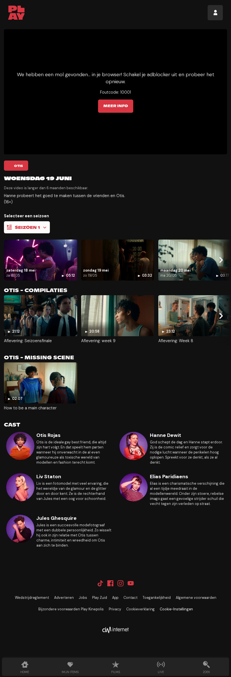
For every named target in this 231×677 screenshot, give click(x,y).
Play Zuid (99, 597)
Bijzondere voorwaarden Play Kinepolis (71, 609)
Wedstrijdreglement (32, 597)
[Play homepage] (16, 13)
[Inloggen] (215, 12)
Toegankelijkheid (157, 597)
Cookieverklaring (140, 609)
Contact (130, 597)
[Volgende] (221, 260)
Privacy (115, 609)
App (115, 597)
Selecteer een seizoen (26, 215)
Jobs (83, 597)
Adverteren (64, 597)
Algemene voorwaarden (196, 597)
